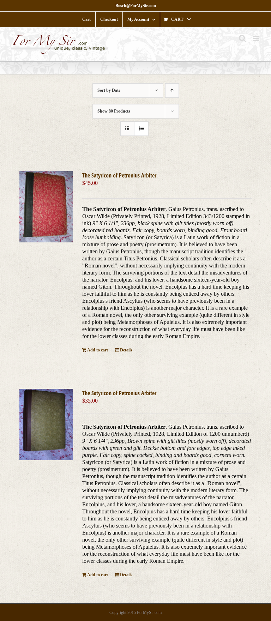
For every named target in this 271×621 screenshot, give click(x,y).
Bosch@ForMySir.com (135, 5)
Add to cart (97, 350)
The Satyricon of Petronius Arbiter (119, 175)
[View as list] (141, 128)
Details (126, 350)
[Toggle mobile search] (242, 38)
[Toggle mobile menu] (256, 38)
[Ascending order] (172, 90)
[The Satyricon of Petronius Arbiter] (46, 206)
